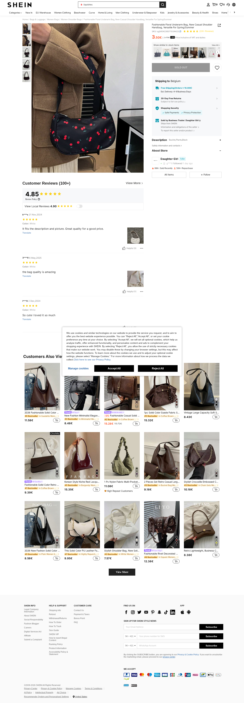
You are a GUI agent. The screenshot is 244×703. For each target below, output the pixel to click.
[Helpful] (124, 248)
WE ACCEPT (130, 669)
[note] (119, 491)
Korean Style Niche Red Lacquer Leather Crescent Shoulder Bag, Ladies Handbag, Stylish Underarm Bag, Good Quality (82, 481)
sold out (180, 67)
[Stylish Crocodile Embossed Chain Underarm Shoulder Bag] (201, 455)
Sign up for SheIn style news (140, 621)
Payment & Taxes (81, 614)
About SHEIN (30, 616)
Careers (27, 627)
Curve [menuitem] (92, 12)
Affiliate (27, 635)
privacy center (169, 657)
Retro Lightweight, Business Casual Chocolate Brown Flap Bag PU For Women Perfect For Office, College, (201, 550)
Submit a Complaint (33, 639)
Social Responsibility (33, 620)
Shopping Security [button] (170, 108)
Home (25, 19)
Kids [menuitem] (162, 12)
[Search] (162, 4)
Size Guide (54, 630)
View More (122, 572)
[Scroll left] (230, 12)
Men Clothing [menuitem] (122, 12)
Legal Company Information (31, 610)
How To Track (55, 626)
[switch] (79, 206)
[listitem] (158, 52)
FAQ (76, 622)
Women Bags (53, 19)
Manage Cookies (73, 688)
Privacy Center (30, 688)
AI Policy (28, 692)
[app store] (182, 614)
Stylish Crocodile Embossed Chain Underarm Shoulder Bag (201, 481)
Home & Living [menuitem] (105, 12)
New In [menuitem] (29, 12)
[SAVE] (217, 67)
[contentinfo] (173, 677)
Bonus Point (79, 618)
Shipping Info (55, 610)
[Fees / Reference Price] (163, 38)
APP (182, 606)
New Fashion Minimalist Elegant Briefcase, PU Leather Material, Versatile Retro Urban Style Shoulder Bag (82, 415)
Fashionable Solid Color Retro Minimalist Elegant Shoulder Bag (42, 484)
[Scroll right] (234, 12)
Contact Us (79, 610)
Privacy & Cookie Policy (188, 654)
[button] (228, 5)
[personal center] (208, 5)
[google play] (188, 614)
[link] (215, 4)
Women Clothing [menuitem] (62, 12)
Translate (26, 233)
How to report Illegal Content (58, 639)
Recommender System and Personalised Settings (46, 697)
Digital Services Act (32, 631)
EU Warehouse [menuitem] (43, 12)
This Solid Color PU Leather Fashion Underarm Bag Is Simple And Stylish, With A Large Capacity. (82, 550)
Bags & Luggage (37, 19)
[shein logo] (19, 4)
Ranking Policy (56, 644)
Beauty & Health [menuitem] (200, 12)
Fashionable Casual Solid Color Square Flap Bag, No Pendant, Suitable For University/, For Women (122, 415)
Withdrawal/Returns (58, 618)
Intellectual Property (44, 692)
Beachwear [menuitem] (79, 12)
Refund (52, 614)
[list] (150, 612)
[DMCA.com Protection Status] (134, 685)
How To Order (55, 622)
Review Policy (31, 199)
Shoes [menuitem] (215, 12)
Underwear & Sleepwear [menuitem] (144, 12)
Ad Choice (61, 692)
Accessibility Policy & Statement (58, 653)
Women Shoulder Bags (71, 19)
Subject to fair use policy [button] (172, 101)
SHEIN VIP (54, 634)
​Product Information (58, 648)
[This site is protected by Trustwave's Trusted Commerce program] (126, 685)
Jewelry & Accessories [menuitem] (178, 12)
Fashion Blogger (31, 624)
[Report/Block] (142, 248)
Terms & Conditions (93, 688)
